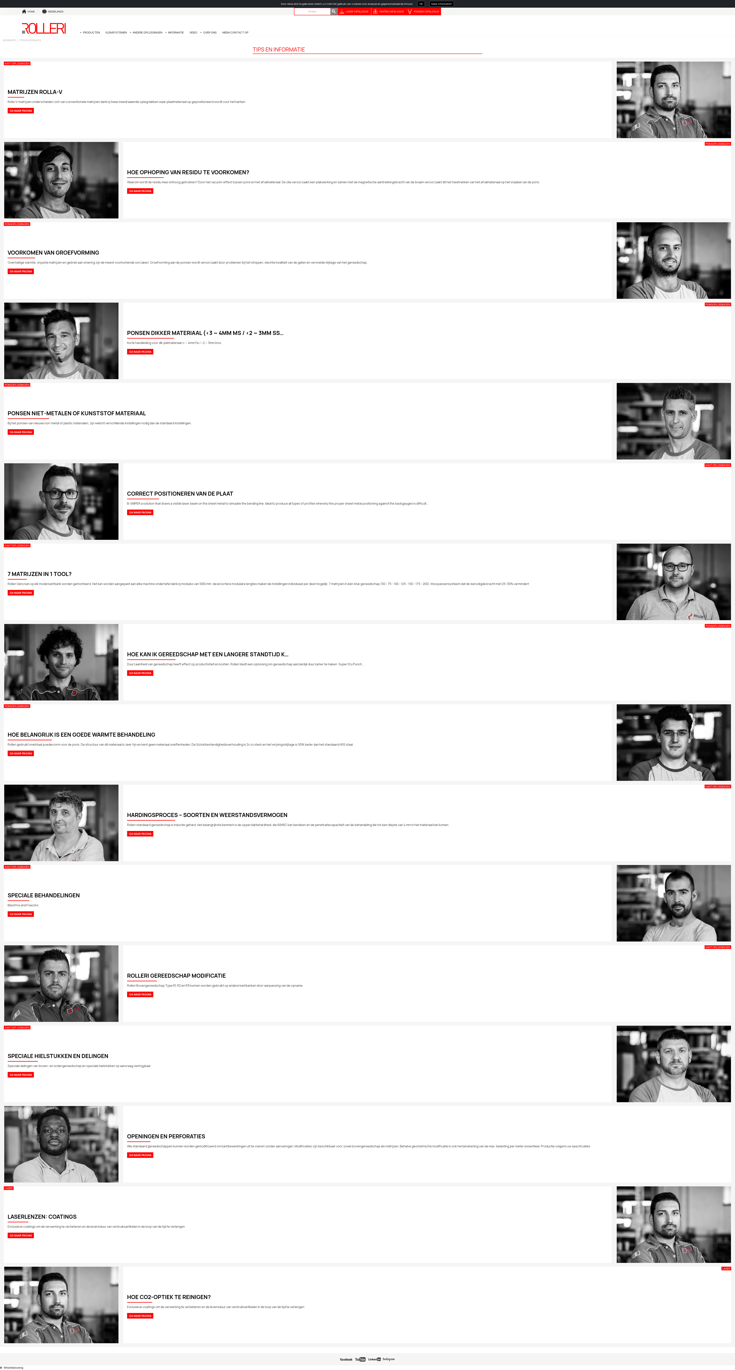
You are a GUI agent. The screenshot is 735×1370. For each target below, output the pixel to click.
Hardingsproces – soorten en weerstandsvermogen (207, 815)
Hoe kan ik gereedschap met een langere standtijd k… (208, 654)
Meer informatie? (441, 4)
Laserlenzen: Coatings (42, 1216)
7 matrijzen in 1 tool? (40, 574)
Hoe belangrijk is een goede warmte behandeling (81, 734)
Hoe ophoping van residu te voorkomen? (188, 172)
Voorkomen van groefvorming (53, 252)
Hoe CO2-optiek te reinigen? (169, 1297)
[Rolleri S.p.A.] (44, 28)
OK (421, 4)
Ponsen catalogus (426, 11)
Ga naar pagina (21, 110)
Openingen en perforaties (166, 1136)
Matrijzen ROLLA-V (35, 92)
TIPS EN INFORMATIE (30, 40)
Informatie (9, 40)
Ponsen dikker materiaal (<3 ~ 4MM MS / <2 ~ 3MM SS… (205, 333)
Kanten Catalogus (391, 11)
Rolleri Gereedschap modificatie (176, 975)
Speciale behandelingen (44, 895)
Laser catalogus (357, 11)
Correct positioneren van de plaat (180, 493)
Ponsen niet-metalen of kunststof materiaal (77, 413)
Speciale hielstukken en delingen (58, 1056)
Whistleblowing (13, 1367)
